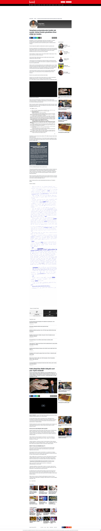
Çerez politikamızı (57, 530)
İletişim (48, 527)
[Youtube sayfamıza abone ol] (70, 4)
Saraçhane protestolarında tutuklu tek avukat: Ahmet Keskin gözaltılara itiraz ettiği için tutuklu (49, 18)
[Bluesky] (34, 38)
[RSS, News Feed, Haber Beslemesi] (71, 527)
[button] (52, 38)
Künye (45, 527)
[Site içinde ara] (71, 4)
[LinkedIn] (35, 38)
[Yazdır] (41, 38)
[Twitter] (32, 38)
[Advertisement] (65, 34)
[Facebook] (30, 38)
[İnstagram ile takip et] (65, 4)
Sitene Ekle (55, 527)
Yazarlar (35, 18)
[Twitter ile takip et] (68, 4)
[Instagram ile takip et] (69, 527)
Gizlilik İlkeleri (51, 527)
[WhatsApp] (37, 38)
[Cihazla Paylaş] (39, 38)
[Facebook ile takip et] (67, 4)
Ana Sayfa (31, 18)
